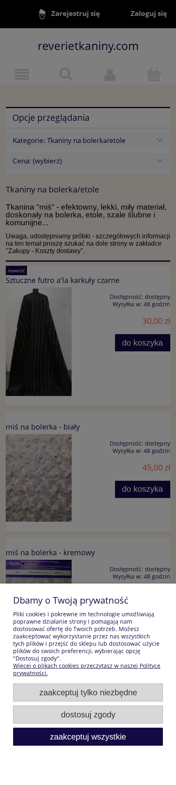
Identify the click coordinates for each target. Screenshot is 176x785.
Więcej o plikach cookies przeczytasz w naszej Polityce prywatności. (86, 669)
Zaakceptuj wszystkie (88, 736)
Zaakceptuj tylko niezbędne (88, 692)
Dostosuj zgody (88, 714)
